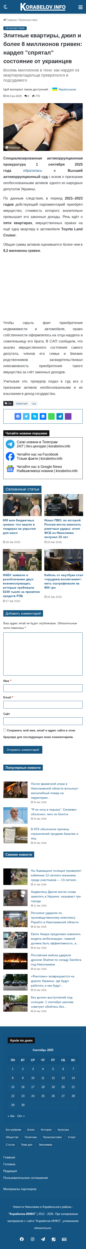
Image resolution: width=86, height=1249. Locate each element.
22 (12, 1096)
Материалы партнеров (19, 1189)
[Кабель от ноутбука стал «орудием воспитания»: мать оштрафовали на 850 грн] (63, 560)
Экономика (45, 1144)
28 (73, 1096)
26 (53, 1096)
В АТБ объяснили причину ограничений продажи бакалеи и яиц (54, 833)
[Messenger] (43, 416)
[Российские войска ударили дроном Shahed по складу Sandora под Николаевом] (15, 961)
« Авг (11, 1116)
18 (43, 1087)
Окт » (21, 1116)
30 (22, 1105)
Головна (9, 1164)
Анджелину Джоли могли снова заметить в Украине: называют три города (56, 896)
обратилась (32, 170)
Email (8, 697)
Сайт (6, 714)
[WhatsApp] (51, 416)
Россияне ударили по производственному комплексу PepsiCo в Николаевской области (55, 917)
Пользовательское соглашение (25, 1177)
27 (63, 1096)
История (46, 1129)
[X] (26, 416)
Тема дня (26, 1144)
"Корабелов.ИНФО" (22, 1214)
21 (73, 1087)
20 (63, 1087)
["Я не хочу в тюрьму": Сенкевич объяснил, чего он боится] (15, 815)
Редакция (10, 1171)
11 (42, 1078)
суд (34, 403)
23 (22, 1096)
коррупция (22, 403)
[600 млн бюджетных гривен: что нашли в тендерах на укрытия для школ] (22, 505)
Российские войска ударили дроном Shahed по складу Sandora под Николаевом (56, 959)
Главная (11, 20)
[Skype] (34, 416)
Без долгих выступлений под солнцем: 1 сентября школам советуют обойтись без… (52, 1002)
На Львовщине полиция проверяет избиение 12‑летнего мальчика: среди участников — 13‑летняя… (56, 875)
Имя (7, 681)
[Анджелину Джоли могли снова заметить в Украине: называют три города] (15, 898)
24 (32, 1096)
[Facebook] (18, 416)
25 (43, 1096)
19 (53, 1087)
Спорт (72, 1137)
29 (12, 1105)
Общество (12, 1137)
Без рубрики (13, 1129)
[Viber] (68, 416)
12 (53, 1078)
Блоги (31, 1129)
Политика (31, 1137)
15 (12, 1087)
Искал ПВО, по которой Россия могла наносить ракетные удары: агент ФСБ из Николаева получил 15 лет (62, 528)
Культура (63, 1129)
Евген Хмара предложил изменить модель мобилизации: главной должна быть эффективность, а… (56, 938)
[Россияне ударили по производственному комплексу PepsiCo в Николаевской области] (15, 919)
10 (32, 1078)
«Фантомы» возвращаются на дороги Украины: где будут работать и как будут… (52, 980)
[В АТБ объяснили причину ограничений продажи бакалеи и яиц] (15, 835)
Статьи (10, 1144)
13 (63, 1078)
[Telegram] (59, 416)
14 (73, 1078)
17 (32, 1087)
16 (22, 1087)
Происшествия (28, 20)
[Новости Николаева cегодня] (43, 7)
